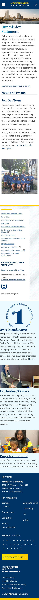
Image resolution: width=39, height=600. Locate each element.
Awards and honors (14, 329)
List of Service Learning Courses (12, 220)
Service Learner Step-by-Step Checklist (11, 231)
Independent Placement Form (12, 250)
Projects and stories (14, 456)
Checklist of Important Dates (11, 214)
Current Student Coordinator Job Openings (13, 239)
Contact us (7, 518)
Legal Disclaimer (9, 581)
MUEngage (5, 223)
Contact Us (5, 217)
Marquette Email (30, 503)
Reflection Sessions (8, 235)
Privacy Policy (8, 577)
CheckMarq (28, 508)
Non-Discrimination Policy (14, 584)
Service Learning (20, 6)
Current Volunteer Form (10, 247)
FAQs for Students (7, 244)
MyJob (25, 520)
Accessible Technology (12, 588)
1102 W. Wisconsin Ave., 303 (15, 485)
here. (31, 359)
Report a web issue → (14, 557)
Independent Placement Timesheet (10, 255)
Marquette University (20, 3)
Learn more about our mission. (16, 86)
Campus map (8, 512)
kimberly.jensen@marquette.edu (13, 280)
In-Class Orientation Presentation (13, 227)
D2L (24, 514)
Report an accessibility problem (12, 270)
